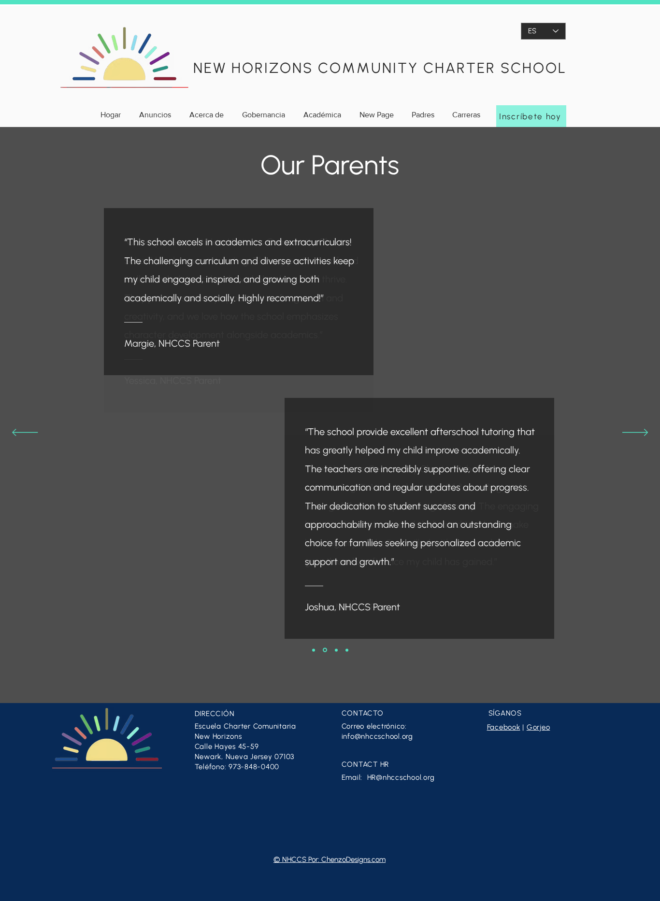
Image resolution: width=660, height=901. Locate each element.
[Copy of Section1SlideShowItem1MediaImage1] (336, 649)
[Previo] (25, 433)
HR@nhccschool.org (401, 777)
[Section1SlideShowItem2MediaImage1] (313, 649)
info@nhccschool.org (377, 736)
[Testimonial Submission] (346, 649)
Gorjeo (538, 727)
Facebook (503, 727)
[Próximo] (635, 433)
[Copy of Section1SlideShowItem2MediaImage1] (325, 650)
